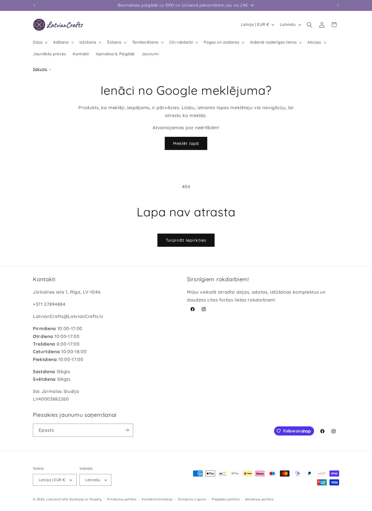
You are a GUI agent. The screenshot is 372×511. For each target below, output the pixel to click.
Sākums (40, 69)
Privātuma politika (121, 499)
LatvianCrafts (57, 499)
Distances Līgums (192, 499)
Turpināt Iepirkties (186, 240)
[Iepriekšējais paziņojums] (34, 5)
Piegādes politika (225, 499)
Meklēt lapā (186, 143)
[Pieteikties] (127, 430)
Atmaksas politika (259, 499)
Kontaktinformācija (157, 499)
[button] (40, 42)
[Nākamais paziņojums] (337, 5)
